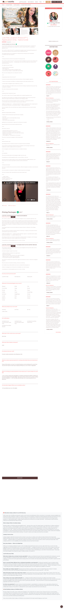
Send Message (53, 24)
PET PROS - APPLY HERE (56, 1)
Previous (3, 17)
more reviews (58, 332)
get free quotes (22, 1)
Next (37, 17)
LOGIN (48, 1)
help (41, 1)
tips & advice (31, 1)
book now (19, 477)
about (36, 1)
